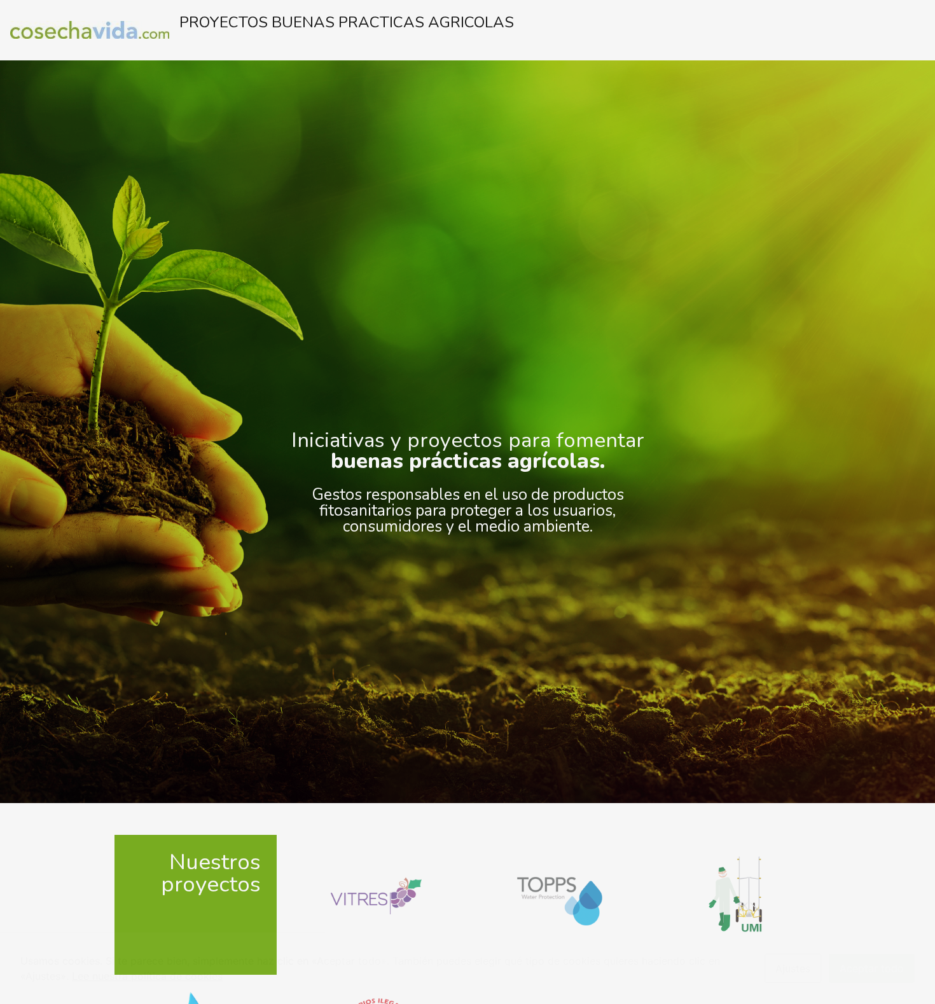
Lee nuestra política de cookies (147, 976)
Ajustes (792, 968)
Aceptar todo (872, 968)
